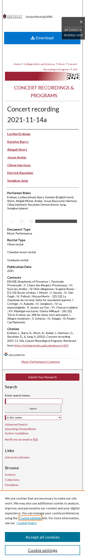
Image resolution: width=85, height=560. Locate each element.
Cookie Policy (27, 523)
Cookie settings (30, 518)
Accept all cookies (43, 536)
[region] (42, 525)
